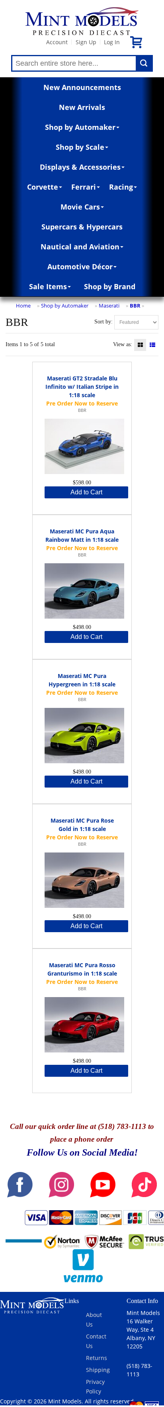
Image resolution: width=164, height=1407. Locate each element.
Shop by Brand (109, 286)
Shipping (98, 1370)
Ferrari (83, 187)
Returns (96, 1358)
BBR (135, 305)
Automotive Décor (80, 266)
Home (23, 305)
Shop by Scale (80, 147)
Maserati (109, 305)
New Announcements (82, 87)
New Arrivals (82, 107)
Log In (112, 42)
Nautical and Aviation (80, 246)
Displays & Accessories (80, 167)
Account (57, 42)
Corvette (42, 187)
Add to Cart (86, 492)
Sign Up (86, 42)
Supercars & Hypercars (82, 226)
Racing (121, 187)
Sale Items (48, 286)
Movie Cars (80, 207)
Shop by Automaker (80, 127)
